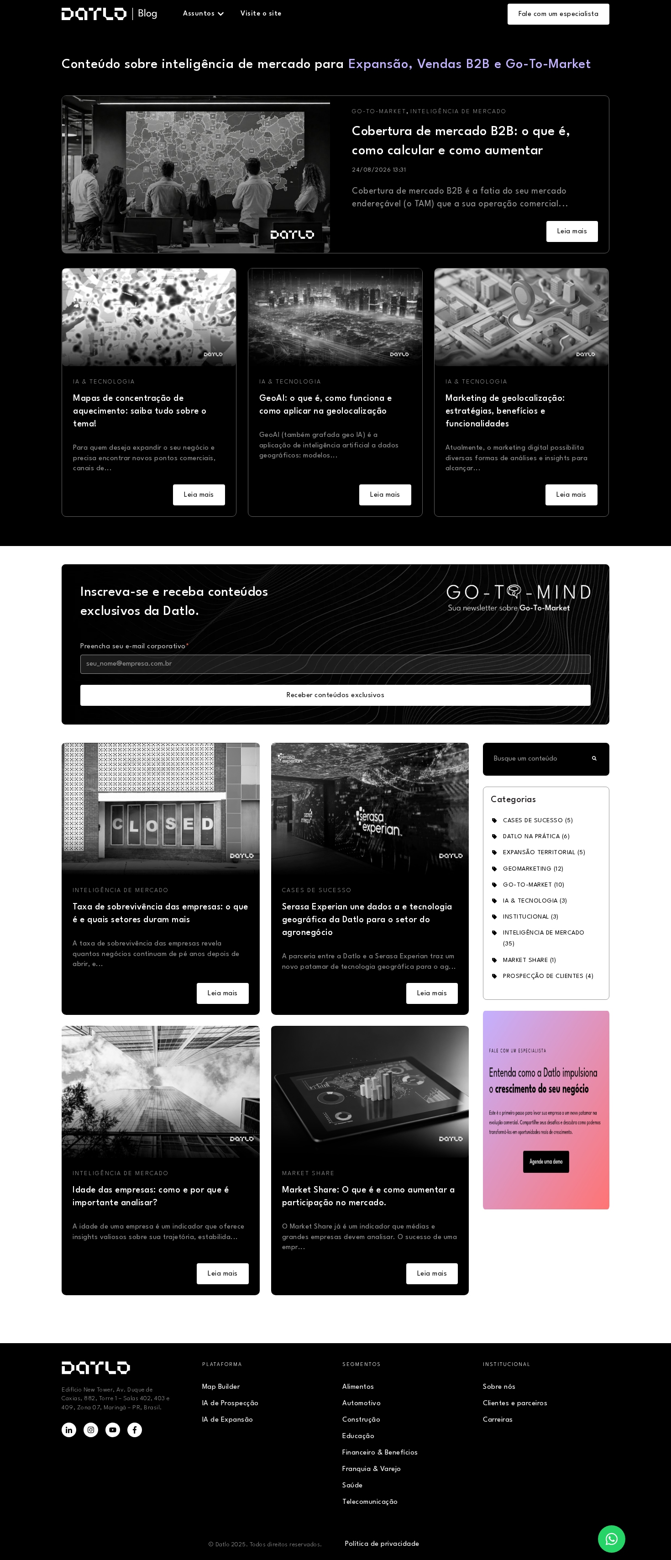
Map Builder (221, 1387)
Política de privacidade (382, 1544)
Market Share (308, 1174)
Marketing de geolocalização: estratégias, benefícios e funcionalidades (505, 411)
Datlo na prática (536, 837)
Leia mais (572, 231)
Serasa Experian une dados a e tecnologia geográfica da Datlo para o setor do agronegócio (367, 920)
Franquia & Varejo (371, 1469)
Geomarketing (533, 869)
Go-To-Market (379, 112)
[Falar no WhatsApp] (611, 1539)
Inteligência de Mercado (458, 112)
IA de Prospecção (230, 1403)
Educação (358, 1436)
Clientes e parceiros (515, 1403)
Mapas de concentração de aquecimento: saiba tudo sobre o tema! (140, 411)
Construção (361, 1420)
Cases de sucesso (317, 890)
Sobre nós (499, 1387)
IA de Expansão (227, 1420)
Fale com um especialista (558, 14)
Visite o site (261, 14)
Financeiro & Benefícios (380, 1453)
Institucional (531, 917)
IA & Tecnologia (104, 382)
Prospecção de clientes (548, 976)
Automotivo (361, 1403)
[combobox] (535, 759)
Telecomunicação (370, 1502)
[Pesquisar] (594, 759)
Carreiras (498, 1420)
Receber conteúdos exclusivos (335, 695)
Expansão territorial (544, 853)
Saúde (352, 1485)
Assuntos (199, 14)
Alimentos (358, 1387)
